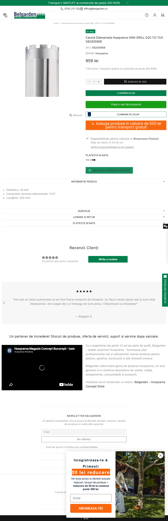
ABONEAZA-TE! (91, 508)
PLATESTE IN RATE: (97, 155)
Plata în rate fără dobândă (126, 104)
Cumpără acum (126, 93)
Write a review (108, 259)
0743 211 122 (72, 8)
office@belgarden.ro (96, 8)
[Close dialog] (160, 455)
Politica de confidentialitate (82, 447)
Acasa (55, 23)
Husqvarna (101, 53)
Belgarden (28, 15)
